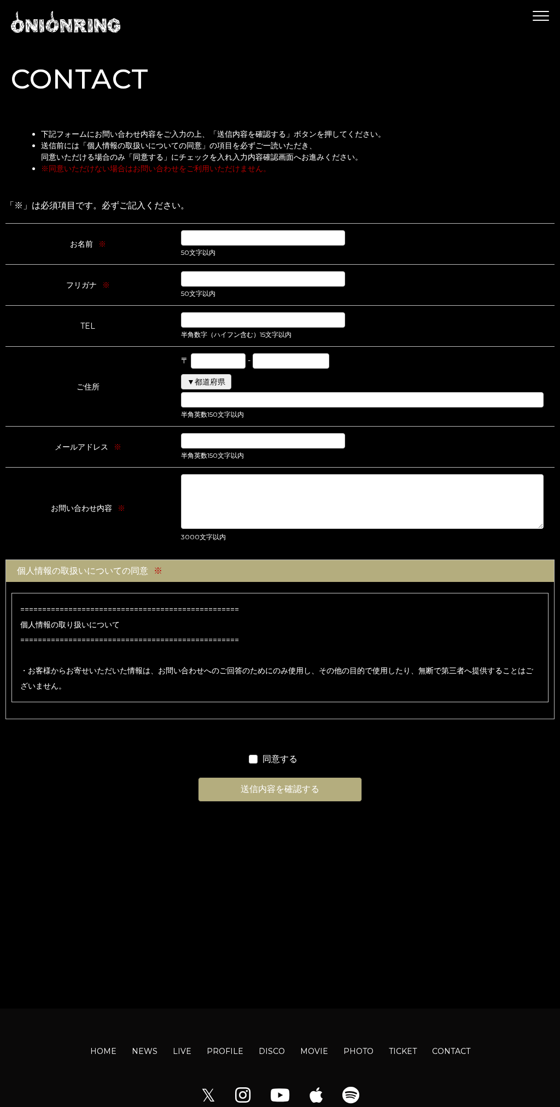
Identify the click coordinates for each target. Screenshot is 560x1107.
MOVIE (314, 1051)
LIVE (182, 1051)
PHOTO (358, 1051)
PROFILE (225, 1051)
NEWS (145, 1051)
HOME (103, 1051)
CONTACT (451, 1051)
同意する (280, 759)
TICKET (403, 1051)
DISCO (272, 1051)
